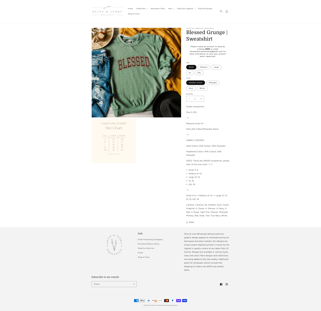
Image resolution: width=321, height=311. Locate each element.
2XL (199, 73)
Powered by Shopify (171, 305)
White (202, 88)
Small (191, 67)
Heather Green (195, 83)
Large (216, 67)
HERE (207, 49)
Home (140, 253)
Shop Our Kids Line (146, 248)
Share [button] (191, 222)
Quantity (189, 94)
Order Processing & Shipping (150, 239)
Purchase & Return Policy (148, 244)
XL (190, 73)
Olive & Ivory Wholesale (156, 305)
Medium (203, 67)
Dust (191, 88)
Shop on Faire (144, 257)
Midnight (213, 83)
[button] (142, 8)
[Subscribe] (134, 284)
